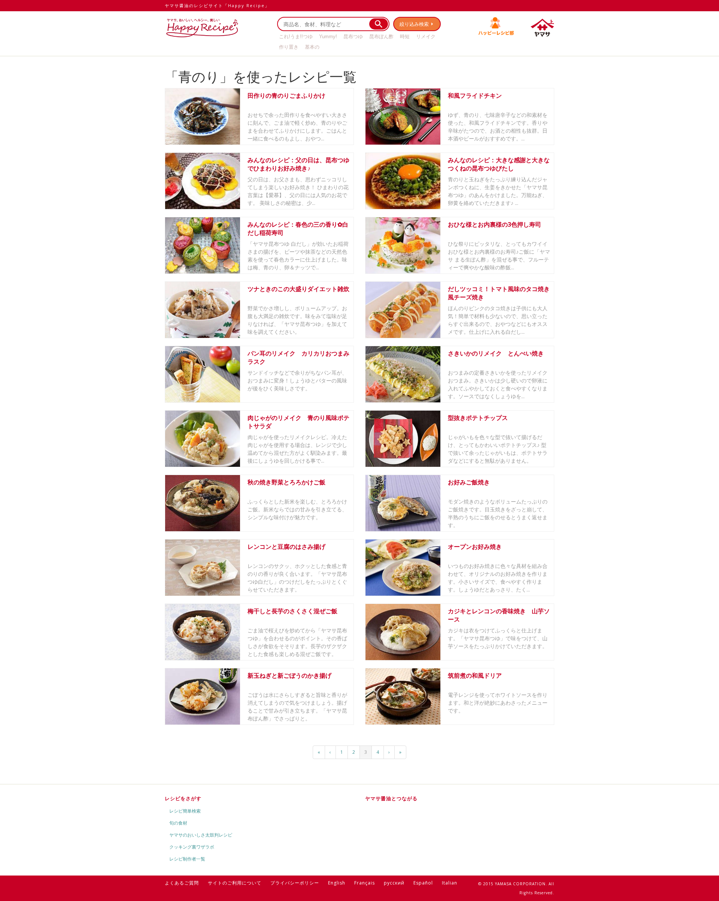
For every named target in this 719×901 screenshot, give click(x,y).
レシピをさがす (183, 798)
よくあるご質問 (182, 883)
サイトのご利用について (234, 883)
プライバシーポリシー (294, 883)
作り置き (288, 47)
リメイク (426, 36)
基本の (312, 47)
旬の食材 (178, 823)
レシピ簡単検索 (185, 811)
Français (364, 883)
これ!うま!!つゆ (296, 36)
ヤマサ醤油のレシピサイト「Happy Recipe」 (217, 5)
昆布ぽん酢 (381, 36)
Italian (449, 883)
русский (394, 883)
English (336, 883)
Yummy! (328, 36)
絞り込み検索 (414, 24)
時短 (405, 36)
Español (423, 883)
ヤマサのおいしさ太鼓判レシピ (200, 835)
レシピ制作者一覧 (187, 859)
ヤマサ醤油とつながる (391, 798)
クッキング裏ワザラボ (191, 847)
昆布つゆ (353, 36)
